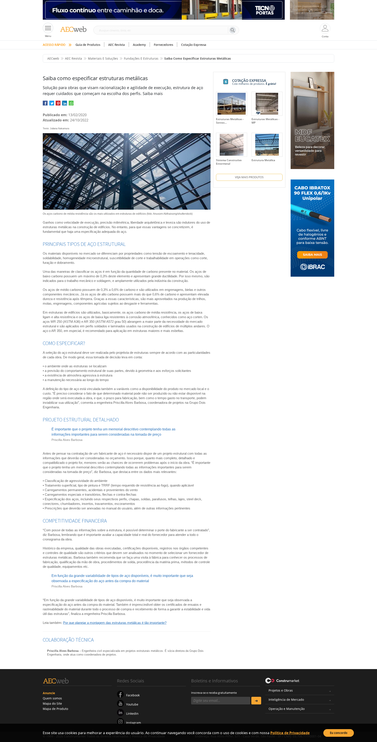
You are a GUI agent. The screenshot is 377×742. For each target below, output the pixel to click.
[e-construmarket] (282, 680)
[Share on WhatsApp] (71, 104)
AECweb (53, 58)
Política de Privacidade (290, 732)
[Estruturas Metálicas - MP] (267, 104)
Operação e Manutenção (287, 709)
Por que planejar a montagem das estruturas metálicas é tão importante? (114, 623)
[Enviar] (256, 700)
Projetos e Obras (281, 690)
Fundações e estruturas (141, 58)
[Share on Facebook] (45, 104)
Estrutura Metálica (263, 160)
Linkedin (132, 713)
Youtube (132, 704)
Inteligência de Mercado (286, 699)
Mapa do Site (52, 703)
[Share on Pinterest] (58, 104)
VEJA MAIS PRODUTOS (249, 177)
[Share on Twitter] (51, 104)
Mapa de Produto (55, 709)
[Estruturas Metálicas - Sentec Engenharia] (232, 104)
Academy (139, 45)
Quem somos (52, 698)
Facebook (133, 695)
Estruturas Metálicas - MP (265, 120)
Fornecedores (163, 45)
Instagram (133, 723)
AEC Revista (116, 45)
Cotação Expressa (193, 45)
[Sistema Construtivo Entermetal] (231, 145)
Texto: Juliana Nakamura (56, 128)
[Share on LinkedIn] (64, 104)
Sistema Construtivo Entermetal (229, 162)
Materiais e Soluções (103, 58)
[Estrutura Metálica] (267, 145)
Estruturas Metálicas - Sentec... (230, 120)
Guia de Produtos (87, 45)
